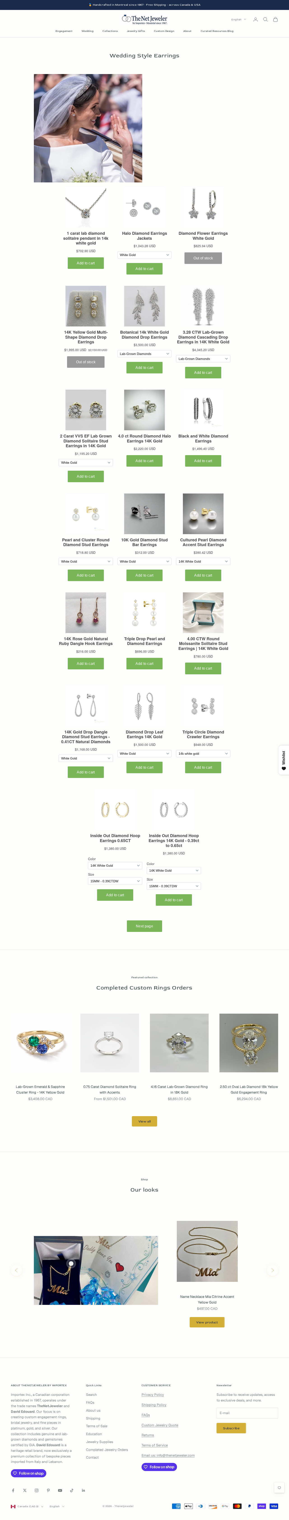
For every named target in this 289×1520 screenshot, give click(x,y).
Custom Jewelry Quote (160, 1425)
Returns (148, 1435)
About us (93, 1410)
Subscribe (231, 1428)
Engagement (64, 31)
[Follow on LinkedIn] (83, 1490)
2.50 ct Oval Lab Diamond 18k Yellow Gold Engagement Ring (249, 1089)
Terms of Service (155, 1445)
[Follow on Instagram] (36, 1490)
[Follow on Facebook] (13, 1490)
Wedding (87, 31)
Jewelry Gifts (136, 31)
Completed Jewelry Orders (107, 1450)
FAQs (90, 1402)
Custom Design (164, 31)
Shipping (93, 1418)
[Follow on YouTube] (60, 1490)
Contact (92, 1457)
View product (207, 1322)
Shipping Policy (154, 1405)
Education (94, 1434)
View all (144, 1121)
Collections (110, 31)
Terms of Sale (96, 1426)
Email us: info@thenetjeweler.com (168, 1455)
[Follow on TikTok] (72, 1490)
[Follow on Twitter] (25, 1490)
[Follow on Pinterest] (48, 1490)
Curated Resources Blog (217, 31)
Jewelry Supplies (99, 1442)
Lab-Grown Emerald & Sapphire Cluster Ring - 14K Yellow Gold (40, 1089)
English (236, 19)
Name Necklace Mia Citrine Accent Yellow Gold (207, 1299)
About (187, 31)
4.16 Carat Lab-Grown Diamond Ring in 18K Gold (179, 1089)
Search (91, 1394)
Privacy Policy (153, 1394)
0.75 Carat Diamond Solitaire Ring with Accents (109, 1089)
